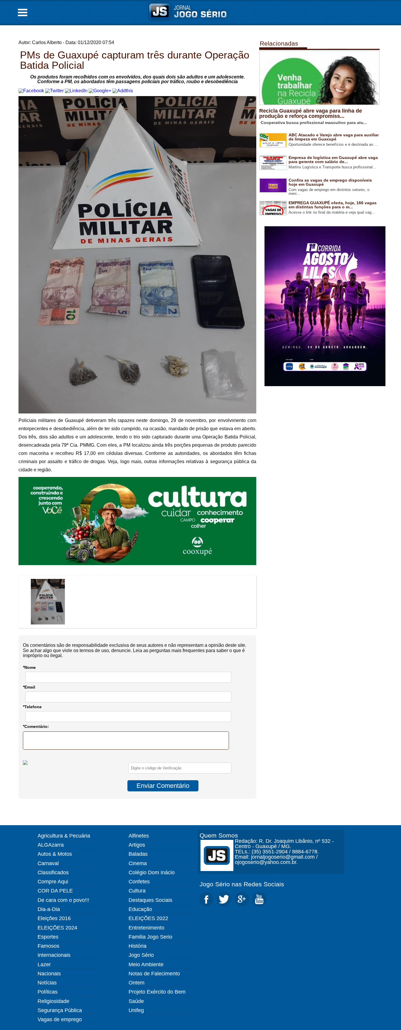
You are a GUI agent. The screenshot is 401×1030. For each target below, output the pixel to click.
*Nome (29, 667)
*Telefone (32, 706)
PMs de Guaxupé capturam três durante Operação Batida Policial (134, 60)
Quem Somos (219, 835)
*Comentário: (36, 726)
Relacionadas (279, 43)
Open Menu (23, 12)
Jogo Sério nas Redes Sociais (242, 884)
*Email (29, 687)
